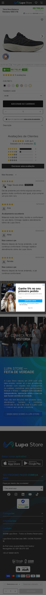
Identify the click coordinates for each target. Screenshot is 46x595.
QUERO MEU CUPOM (30, 300)
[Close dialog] (43, 285)
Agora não (30, 307)
